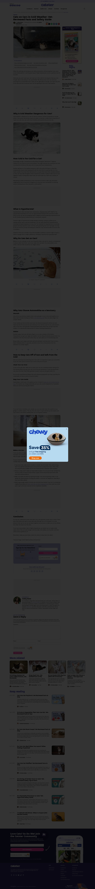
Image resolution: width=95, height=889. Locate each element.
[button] (66, 429)
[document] (47, 444)
